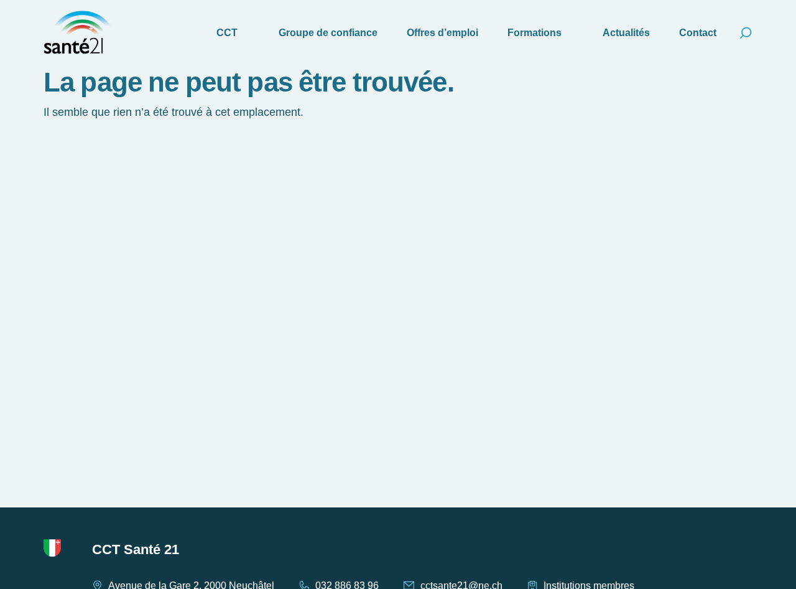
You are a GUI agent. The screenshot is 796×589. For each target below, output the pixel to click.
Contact (697, 32)
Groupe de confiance (328, 32)
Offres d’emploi (442, 32)
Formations (534, 32)
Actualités (626, 32)
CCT (227, 32)
